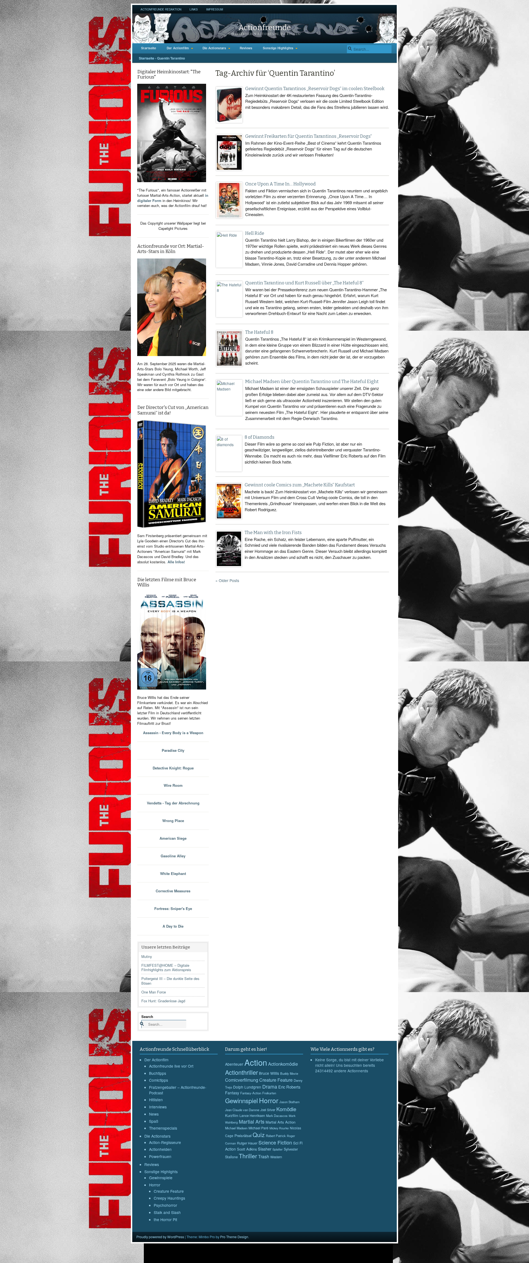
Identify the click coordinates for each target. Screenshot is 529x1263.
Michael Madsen (236, 1128)
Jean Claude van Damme (242, 1110)
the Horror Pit (165, 1219)
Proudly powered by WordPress (160, 1236)
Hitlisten (156, 1099)
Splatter (277, 1149)
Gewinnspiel (241, 1100)
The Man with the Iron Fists (273, 532)
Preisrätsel (243, 1135)
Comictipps (158, 1080)
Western (276, 1157)
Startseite (148, 48)
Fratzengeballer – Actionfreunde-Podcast (177, 1089)
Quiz (259, 1134)
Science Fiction (275, 1142)
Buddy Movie (289, 1073)
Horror (154, 1184)
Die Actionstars (214, 48)
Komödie (286, 1109)
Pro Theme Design (234, 1236)
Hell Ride (254, 233)
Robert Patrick (276, 1135)
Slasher (264, 1149)
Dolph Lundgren (247, 1087)
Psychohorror (165, 1205)
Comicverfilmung (241, 1079)
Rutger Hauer (247, 1143)
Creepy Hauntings (169, 1198)
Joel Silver (267, 1110)
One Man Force (153, 992)
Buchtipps (157, 1073)
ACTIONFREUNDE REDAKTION (161, 9)
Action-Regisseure (165, 1142)
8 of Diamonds (259, 437)
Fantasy (232, 1092)
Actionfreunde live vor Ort (171, 1066)
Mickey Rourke (279, 1128)
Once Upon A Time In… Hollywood (280, 184)
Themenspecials (163, 1128)
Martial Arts (251, 1121)
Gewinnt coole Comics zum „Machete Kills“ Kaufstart (300, 485)
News (154, 1114)
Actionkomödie (283, 1063)
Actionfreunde (264, 27)
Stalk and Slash (167, 1212)
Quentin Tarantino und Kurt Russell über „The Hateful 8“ (304, 283)
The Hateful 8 (259, 332)
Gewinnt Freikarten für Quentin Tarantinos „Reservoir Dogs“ (308, 136)
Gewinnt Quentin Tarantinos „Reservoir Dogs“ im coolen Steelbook (314, 88)
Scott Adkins (247, 1149)
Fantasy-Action (250, 1093)
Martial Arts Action (280, 1122)
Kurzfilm (231, 1115)
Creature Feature (169, 1191)
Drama (269, 1086)
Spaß (153, 1121)
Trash (263, 1156)
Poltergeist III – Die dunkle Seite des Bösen (170, 981)
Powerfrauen (160, 1156)
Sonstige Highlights (278, 48)
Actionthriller (241, 1072)
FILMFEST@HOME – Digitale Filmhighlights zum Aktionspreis (166, 968)
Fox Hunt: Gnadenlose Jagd (163, 1000)
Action (255, 1062)
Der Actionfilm (178, 48)
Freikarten (269, 1093)
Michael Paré (258, 1127)
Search (147, 1016)
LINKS (194, 9)
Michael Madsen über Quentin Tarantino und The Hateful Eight (312, 381)
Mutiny (146, 956)
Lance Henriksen (252, 1115)
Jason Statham (289, 1102)
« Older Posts (227, 580)
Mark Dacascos (277, 1115)
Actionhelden (160, 1149)
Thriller (248, 1156)
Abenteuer (234, 1064)
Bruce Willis (269, 1073)
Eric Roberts (289, 1087)
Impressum (214, 9)
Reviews (246, 48)
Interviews (158, 1106)
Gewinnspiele (160, 1177)
